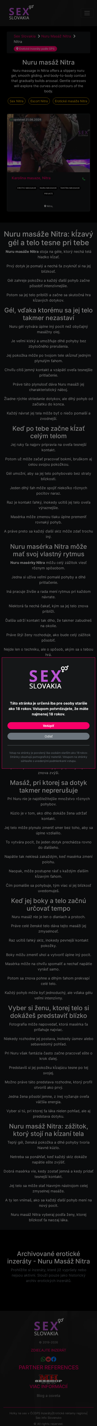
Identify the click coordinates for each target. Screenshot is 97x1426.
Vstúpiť (48, 726)
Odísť (49, 736)
